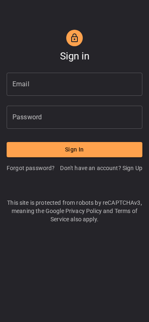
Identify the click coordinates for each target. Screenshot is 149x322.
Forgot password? (31, 168)
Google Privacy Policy (74, 211)
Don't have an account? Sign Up (101, 168)
